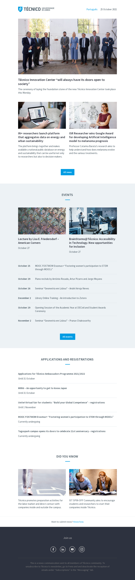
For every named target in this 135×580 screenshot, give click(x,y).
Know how (78, 521)
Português (91, 9)
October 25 (24, 265)
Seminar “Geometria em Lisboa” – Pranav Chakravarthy (63, 320)
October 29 (24, 278)
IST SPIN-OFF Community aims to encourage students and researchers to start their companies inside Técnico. (92, 504)
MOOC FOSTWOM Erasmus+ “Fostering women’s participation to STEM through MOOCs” (71, 267)
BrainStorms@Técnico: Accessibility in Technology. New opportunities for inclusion (92, 242)
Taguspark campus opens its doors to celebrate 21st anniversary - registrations (62, 431)
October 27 (23, 248)
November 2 (24, 320)
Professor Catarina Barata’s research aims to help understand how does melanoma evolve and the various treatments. (92, 150)
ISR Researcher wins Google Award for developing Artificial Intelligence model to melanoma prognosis (92, 137)
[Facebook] (53, 549)
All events (68, 336)
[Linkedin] (63, 549)
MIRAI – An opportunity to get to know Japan (42, 388)
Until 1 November (27, 407)
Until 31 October (26, 378)
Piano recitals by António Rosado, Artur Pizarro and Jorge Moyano (68, 278)
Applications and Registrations (67, 359)
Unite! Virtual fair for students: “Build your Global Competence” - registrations (61, 402)
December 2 (24, 298)
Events (68, 195)
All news (67, 172)
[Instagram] (82, 549)
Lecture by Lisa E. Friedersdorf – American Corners (38, 241)
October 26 (24, 288)
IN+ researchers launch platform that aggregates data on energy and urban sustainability (41, 137)
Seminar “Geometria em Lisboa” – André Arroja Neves (62, 288)
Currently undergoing (29, 421)
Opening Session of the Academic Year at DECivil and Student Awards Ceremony (70, 309)
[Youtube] (72, 549)
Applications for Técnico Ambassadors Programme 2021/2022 (51, 373)
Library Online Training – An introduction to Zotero (61, 298)
